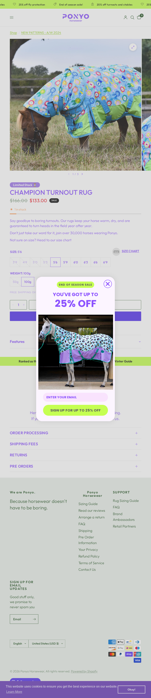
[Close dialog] (108, 284)
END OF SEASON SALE (75, 285)
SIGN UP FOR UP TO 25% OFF (75, 410)
